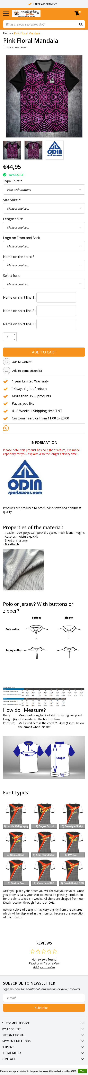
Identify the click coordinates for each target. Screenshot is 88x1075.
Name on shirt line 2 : (19, 310)
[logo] (32, 13)
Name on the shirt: (18, 256)
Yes (82, 1071)
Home (7, 33)
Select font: (11, 275)
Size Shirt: (12, 200)
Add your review (44, 967)
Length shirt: (13, 219)
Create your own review (16, 47)
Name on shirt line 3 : (19, 324)
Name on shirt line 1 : (19, 297)
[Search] (81, 24)
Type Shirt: (12, 181)
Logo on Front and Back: (22, 238)
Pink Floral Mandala (27, 33)
